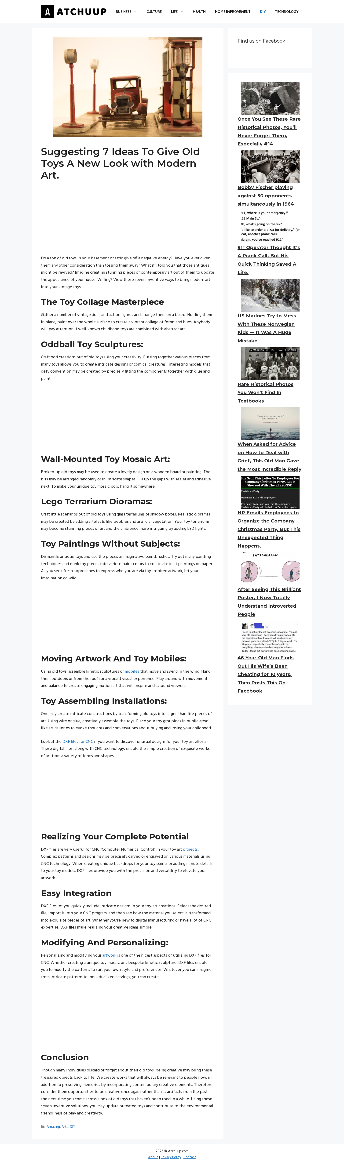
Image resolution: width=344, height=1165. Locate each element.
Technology (286, 12)
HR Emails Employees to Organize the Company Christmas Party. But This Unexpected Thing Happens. (269, 529)
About (153, 1157)
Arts (65, 1127)
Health (199, 12)
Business (123, 12)
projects (190, 849)
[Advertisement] (127, 222)
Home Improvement (233, 12)
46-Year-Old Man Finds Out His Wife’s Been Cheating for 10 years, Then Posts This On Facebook (266, 674)
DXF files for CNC (77, 741)
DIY (263, 12)
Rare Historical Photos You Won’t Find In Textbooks (265, 392)
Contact (189, 1157)
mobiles (132, 671)
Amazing (53, 1127)
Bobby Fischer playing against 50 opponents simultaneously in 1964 (266, 196)
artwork (109, 955)
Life (174, 12)
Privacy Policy (171, 1157)
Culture (154, 12)
